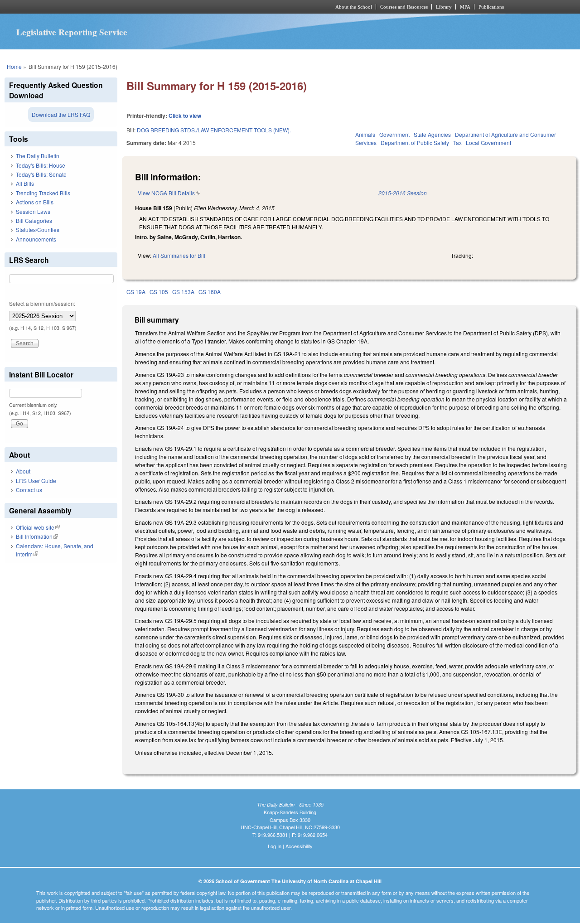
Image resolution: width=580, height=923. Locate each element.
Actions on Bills (34, 202)
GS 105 (159, 291)
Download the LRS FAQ (61, 114)
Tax (457, 142)
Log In (274, 846)
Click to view (185, 115)
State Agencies (432, 134)
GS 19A (135, 291)
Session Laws (33, 211)
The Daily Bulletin (37, 155)
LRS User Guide (36, 480)
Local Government (488, 142)
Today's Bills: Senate (41, 174)
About (23, 471)
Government (394, 134)
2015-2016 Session (402, 193)
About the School (353, 7)
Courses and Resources (404, 7)
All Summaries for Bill (179, 255)
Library (444, 7)
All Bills (25, 183)
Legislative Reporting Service (71, 32)
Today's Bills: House (40, 165)
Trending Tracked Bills (43, 193)
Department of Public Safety (415, 142)
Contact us (29, 489)
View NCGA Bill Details (169, 193)
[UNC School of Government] (170, 7)
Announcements (36, 239)
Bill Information (37, 536)
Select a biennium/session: (42, 303)
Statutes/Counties (37, 229)
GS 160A (209, 291)
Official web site (38, 527)
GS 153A (183, 291)
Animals (365, 134)
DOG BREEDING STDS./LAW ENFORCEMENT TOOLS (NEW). (214, 130)
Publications (491, 7)
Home (14, 66)
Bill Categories (34, 220)
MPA (465, 7)
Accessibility (299, 846)
